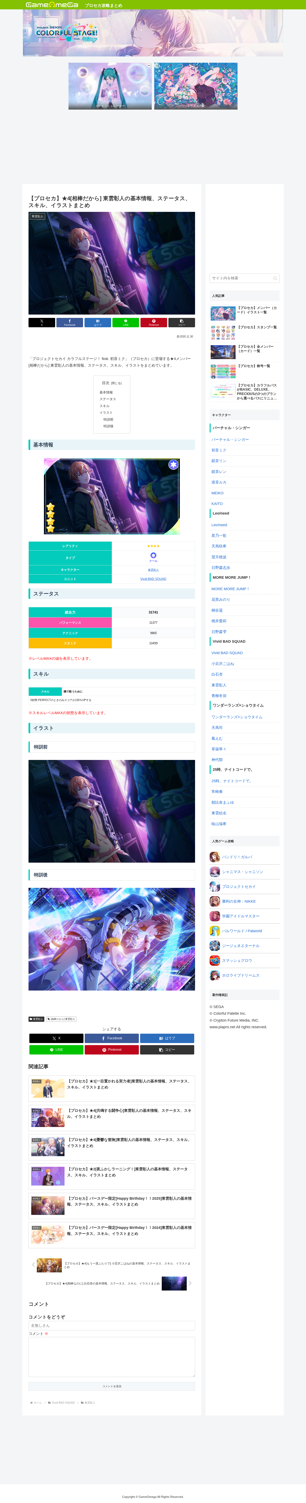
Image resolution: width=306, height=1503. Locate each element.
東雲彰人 (153, 569)
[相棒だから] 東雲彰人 (63, 1019)
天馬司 (217, 728)
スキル (104, 406)
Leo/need (219, 525)
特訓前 (108, 419)
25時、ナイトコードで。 (232, 781)
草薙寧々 (218, 749)
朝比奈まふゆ (222, 802)
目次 (105, 383)
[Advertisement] (153, 148)
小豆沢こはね (222, 664)
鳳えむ (217, 738)
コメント (38, 1334)
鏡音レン (218, 472)
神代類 (217, 760)
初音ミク (218, 450)
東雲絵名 (218, 813)
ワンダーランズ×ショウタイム (236, 717)
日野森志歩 (220, 568)
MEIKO (217, 493)
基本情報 (106, 392)
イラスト (106, 412)
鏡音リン (218, 461)
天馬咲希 (218, 546)
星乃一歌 (218, 535)
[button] (181, 322)
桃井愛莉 (218, 621)
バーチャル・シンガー (230, 439)
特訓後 (108, 426)
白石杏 (217, 674)
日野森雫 (218, 632)
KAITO (217, 504)
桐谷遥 (217, 610)
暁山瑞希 (218, 824)
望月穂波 (218, 557)
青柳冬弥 (218, 696)
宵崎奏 (217, 792)
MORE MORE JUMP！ (230, 589)
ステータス (108, 399)
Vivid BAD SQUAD (153, 579)
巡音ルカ (218, 482)
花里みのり (220, 599)
